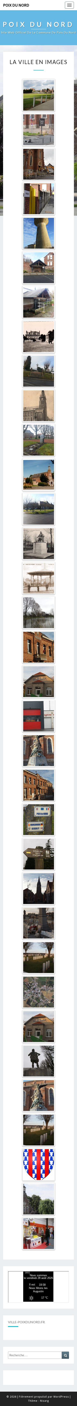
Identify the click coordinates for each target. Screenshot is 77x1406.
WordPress (61, 1396)
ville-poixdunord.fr (26, 1322)
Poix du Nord (16, 5)
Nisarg (44, 1401)
